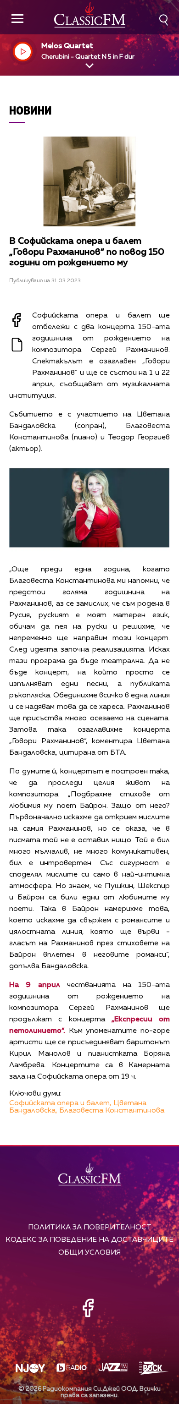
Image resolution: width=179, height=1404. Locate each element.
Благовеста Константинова (111, 1110)
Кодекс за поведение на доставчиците (89, 1239)
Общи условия (89, 1252)
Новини (30, 110)
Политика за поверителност (89, 1227)
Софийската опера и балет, (60, 1103)
